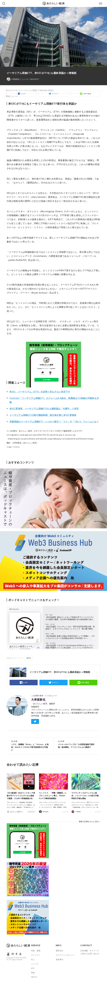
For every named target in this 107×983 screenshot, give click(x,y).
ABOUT (34, 977)
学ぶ (33, 959)
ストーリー (35, 955)
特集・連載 (35, 950)
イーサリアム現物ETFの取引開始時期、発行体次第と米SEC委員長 (42, 415)
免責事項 (59, 959)
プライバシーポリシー (65, 955)
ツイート (55, 682)
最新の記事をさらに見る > (89, 821)
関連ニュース (12, 96)
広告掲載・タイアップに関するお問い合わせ (89, 952)
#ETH (29, 658)
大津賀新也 (38, 699)
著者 (33, 972)
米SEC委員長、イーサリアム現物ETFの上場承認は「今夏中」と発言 (44, 408)
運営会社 (59, 950)
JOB (32, 968)
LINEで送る (85, 682)
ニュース (24, 79)
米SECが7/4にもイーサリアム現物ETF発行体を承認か (30, 90)
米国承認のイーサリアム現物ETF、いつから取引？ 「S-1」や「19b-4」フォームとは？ (54, 421)
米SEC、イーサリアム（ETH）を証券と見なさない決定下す (39, 391)
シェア (25, 682)
